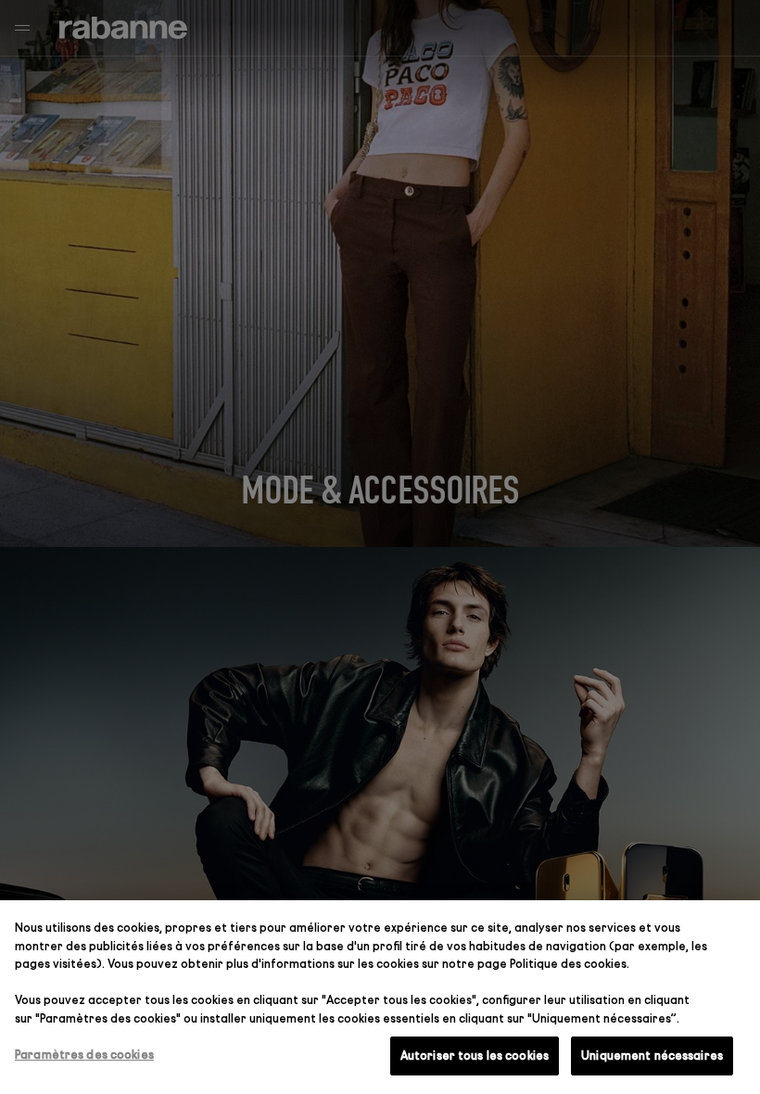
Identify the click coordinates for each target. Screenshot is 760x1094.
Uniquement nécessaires (652, 1055)
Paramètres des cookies (84, 1054)
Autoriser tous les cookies (474, 1055)
